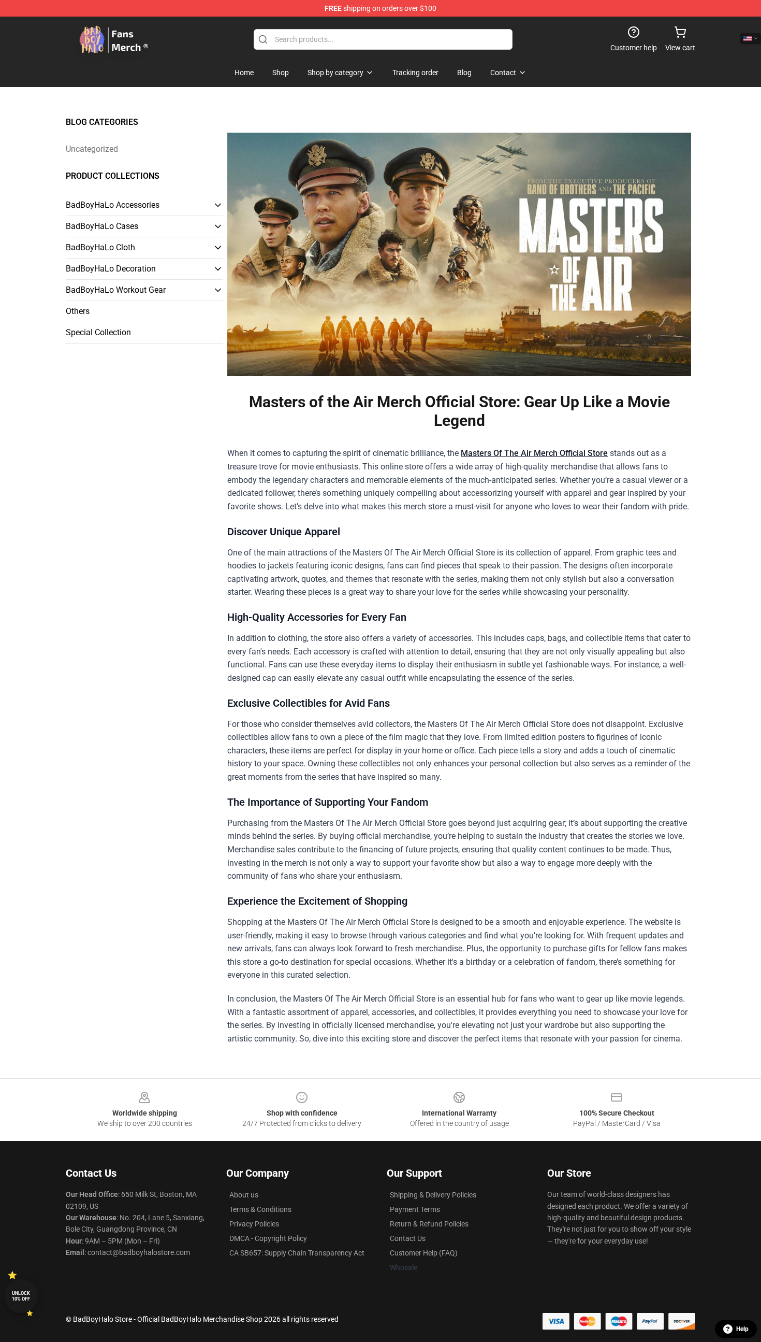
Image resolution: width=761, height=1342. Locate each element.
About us (243, 1195)
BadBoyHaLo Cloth (100, 247)
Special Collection (98, 332)
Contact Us (408, 1238)
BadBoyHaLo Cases (102, 226)
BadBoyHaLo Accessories (112, 205)
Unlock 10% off (21, 1296)
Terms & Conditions (260, 1209)
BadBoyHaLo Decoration (111, 269)
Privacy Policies (254, 1224)
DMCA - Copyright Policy (268, 1238)
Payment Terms (415, 1209)
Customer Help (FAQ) (424, 1253)
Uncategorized (92, 149)
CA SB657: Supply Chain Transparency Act (296, 1253)
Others (78, 311)
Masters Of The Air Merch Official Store (534, 453)
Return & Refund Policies (429, 1224)
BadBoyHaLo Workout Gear (116, 290)
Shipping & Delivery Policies (433, 1195)
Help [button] (742, 1329)
